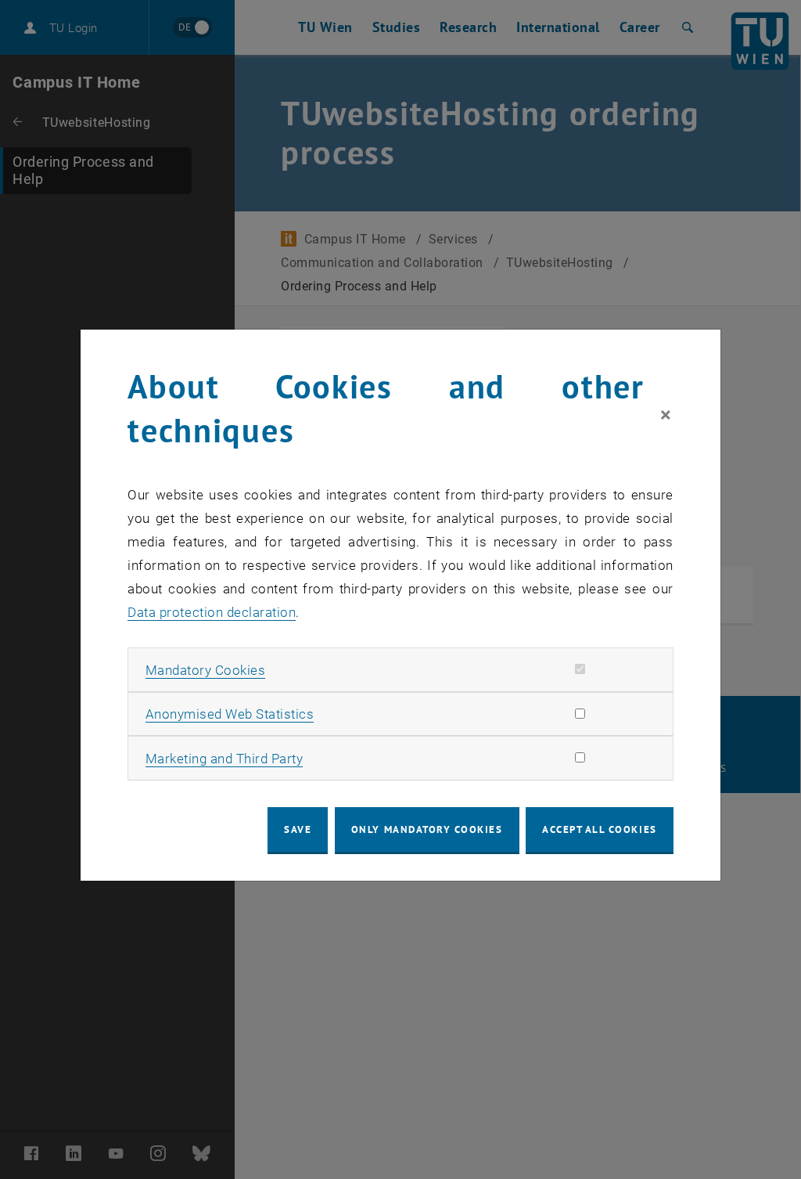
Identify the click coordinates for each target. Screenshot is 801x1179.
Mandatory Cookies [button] (205, 670)
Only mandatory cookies (427, 829)
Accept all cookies (599, 829)
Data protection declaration (212, 612)
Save (297, 829)
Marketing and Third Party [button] (224, 758)
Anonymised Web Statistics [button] (229, 714)
